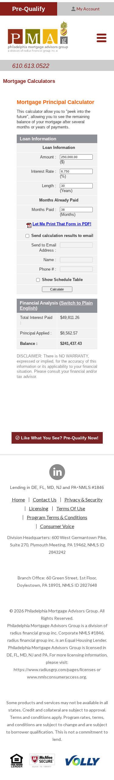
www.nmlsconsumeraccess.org (56, 676)
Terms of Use (70, 508)
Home (18, 499)
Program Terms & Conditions (57, 517)
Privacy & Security (83, 499)
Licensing (38, 508)
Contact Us (45, 499)
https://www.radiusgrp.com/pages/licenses (55, 669)
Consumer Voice (57, 526)
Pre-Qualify (28, 9)
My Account (88, 8)
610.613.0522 (30, 65)
